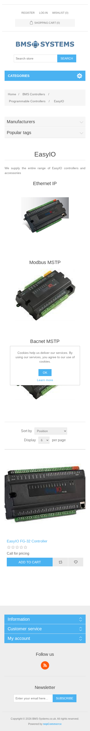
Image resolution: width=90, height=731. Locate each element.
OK (45, 372)
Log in (43, 12)
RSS (45, 665)
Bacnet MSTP (45, 341)
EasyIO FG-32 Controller (27, 541)
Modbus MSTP (45, 262)
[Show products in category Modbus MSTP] (45, 295)
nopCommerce (52, 724)
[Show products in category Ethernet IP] (45, 216)
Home (12, 94)
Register (28, 12)
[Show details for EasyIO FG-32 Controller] (45, 494)
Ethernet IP (45, 183)
